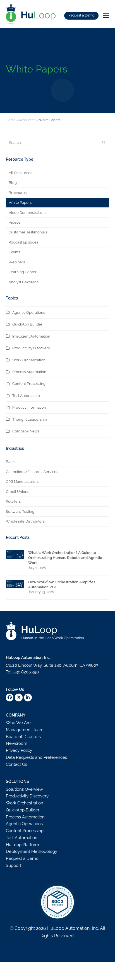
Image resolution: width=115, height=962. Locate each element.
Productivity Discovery (31, 348)
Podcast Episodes (23, 242)
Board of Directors (23, 736)
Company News (25, 431)
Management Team (25, 729)
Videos (14, 222)
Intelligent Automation (31, 336)
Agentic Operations (28, 312)
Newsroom (16, 743)
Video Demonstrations (27, 212)
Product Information (29, 407)
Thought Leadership (29, 419)
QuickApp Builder (27, 324)
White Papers (20, 202)
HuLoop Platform (22, 844)
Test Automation (26, 396)
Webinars (17, 262)
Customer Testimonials (28, 232)
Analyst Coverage (24, 282)
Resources (27, 120)
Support (13, 865)
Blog (13, 183)
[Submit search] (103, 142)
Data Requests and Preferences (36, 757)
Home (10, 120)
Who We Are (18, 722)
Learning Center (23, 272)
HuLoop (55, 928)
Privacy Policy (19, 750)
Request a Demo (81, 15)
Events (14, 252)
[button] (106, 15)
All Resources (20, 173)
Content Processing (28, 383)
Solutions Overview (24, 789)
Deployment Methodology (31, 851)
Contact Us (16, 764)
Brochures (18, 193)
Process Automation (29, 372)
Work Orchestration (28, 360)
